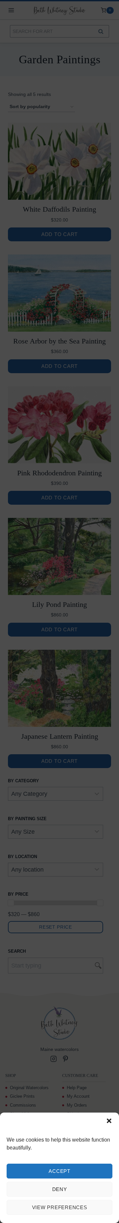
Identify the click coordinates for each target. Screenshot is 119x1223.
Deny (59, 1189)
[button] (109, 1121)
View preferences (59, 1207)
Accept (59, 1171)
